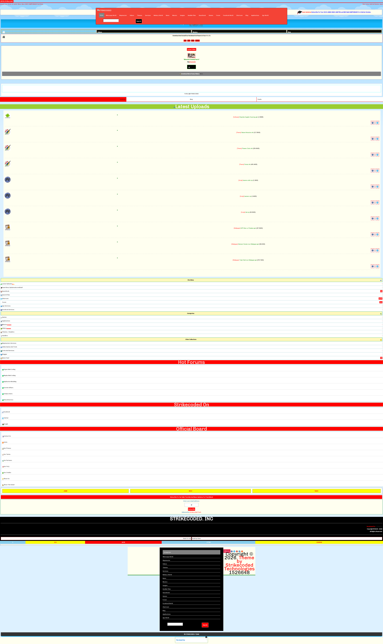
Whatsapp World (111, 15)
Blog (247, 15)
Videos (132, 15)
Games (211, 15)
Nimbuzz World (158, 15)
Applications (255, 15)
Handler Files (192, 15)
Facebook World (228, 15)
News (167, 15)
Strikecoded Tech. (195, 512)
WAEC (316, 491)
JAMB (65, 491)
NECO (190, 491)
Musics (174, 15)
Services (148, 15)
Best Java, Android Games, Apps (373, 4)
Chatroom (239, 15)
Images (182, 15)
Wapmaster (123, 15)
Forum (218, 15)
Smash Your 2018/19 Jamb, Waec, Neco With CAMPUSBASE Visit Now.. (22, 4)
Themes (139, 15)
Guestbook (202, 15)
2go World (265, 15)
